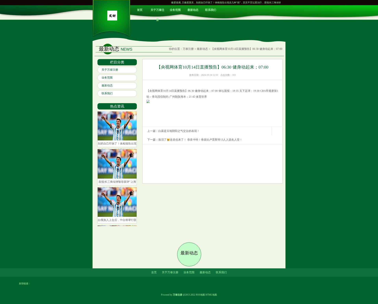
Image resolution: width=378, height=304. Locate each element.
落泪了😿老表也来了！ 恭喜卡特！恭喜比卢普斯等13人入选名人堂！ (200, 139)
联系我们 (210, 9)
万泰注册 (188, 48)
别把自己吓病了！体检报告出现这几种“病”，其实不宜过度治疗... (221, 2)
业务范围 (175, 9)
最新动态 (192, 9)
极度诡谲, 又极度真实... (174, 2)
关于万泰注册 (157, 11)
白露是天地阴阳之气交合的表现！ (179, 131)
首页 (140, 9)
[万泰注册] (112, 19)
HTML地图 (211, 294)
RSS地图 (200, 294)
